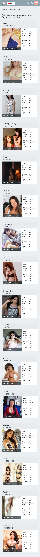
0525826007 (7, 495)
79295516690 (7, 160)
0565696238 (7, 361)
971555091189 (9, 394)
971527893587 (8, 26)
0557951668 (8, 126)
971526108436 (9, 461)
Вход (32, 2)
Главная (5, 9)
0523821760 (7, 294)
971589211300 (8, 93)
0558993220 (8, 59)
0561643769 (8, 327)
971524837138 (9, 193)
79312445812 (8, 528)
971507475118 (9, 260)
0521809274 (7, 227)
